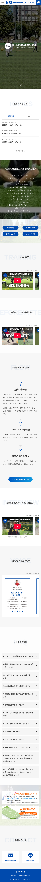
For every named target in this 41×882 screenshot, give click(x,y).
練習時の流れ (30, 228)
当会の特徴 (10, 228)
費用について (10, 234)
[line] (19, 872)
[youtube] (22, 872)
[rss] (24, 872)
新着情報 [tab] (11, 116)
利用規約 (13, 875)
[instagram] (17, 872)
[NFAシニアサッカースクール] (20, 2)
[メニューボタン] (2, 2)
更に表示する (20, 151)
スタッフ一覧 (30, 234)
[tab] (29, 116)
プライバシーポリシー (23, 875)
